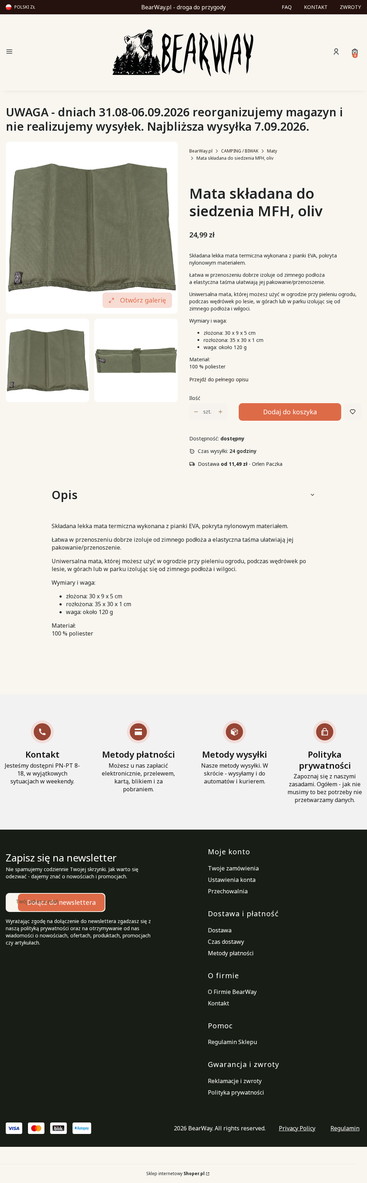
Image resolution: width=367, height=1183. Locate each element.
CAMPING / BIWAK (239, 151)
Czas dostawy (226, 942)
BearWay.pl (201, 151)
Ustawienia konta (232, 880)
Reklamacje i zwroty (235, 1081)
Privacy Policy (297, 1128)
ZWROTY (350, 7)
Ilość (194, 398)
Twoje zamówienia (233, 868)
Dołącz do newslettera (61, 902)
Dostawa (220, 930)
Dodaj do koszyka (290, 411)
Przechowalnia (228, 891)
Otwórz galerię (143, 300)
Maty (272, 151)
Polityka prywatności (236, 1092)
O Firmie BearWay (232, 992)
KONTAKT (316, 7)
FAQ (287, 7)
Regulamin (344, 1128)
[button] (47, 52)
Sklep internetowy (175, 1173)
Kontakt (218, 1003)
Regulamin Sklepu (232, 1042)
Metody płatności (231, 953)
